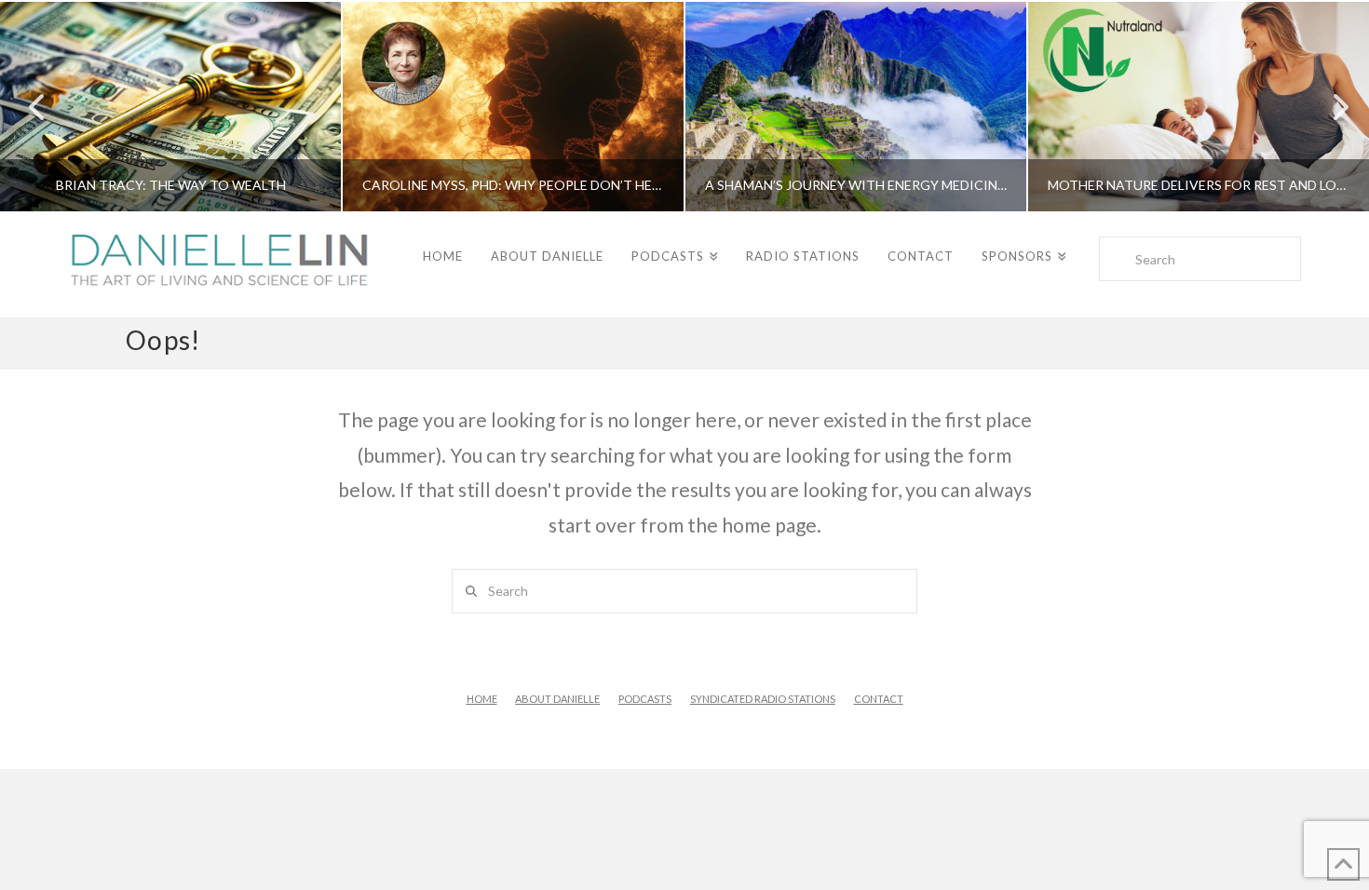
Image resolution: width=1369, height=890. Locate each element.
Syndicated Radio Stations (762, 699)
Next (1329, 106)
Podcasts (644, 699)
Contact (878, 699)
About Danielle (557, 699)
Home (482, 699)
